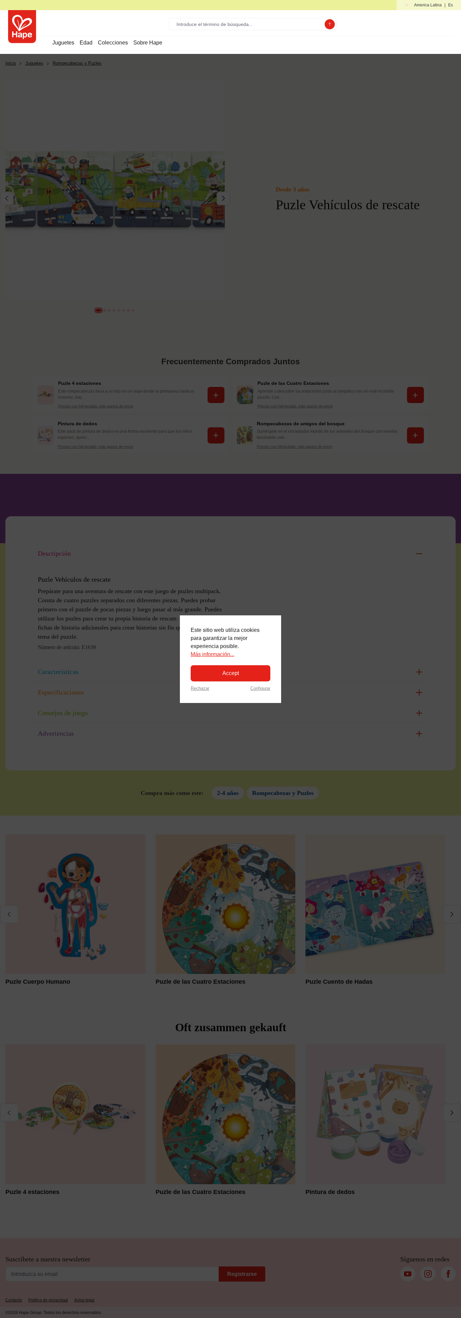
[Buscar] (330, 24)
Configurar (260, 688)
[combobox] (248, 24)
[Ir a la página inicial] (22, 26)
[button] (429, 5)
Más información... (212, 654)
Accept (230, 673)
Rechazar (200, 688)
